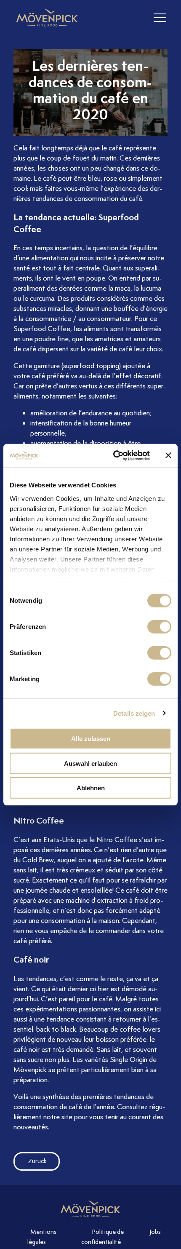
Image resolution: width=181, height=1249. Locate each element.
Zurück (37, 1161)
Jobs (155, 1232)
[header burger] (160, 18)
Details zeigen (134, 713)
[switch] (159, 627)
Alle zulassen (90, 738)
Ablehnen (91, 788)
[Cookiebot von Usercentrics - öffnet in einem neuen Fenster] (114, 455)
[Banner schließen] (168, 455)
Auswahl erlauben (90, 763)
